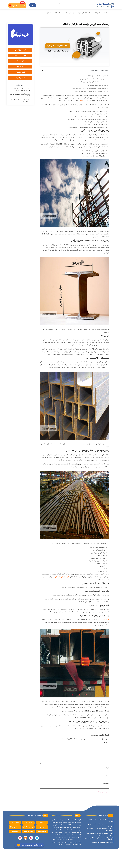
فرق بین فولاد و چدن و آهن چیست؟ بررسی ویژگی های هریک (99, 839)
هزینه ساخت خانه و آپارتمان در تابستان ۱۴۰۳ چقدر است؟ (21, 89)
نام (107, 767)
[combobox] (44, 5)
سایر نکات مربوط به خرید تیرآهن (96, 85)
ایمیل (107, 775)
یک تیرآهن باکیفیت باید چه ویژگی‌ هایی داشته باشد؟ (90, 92)
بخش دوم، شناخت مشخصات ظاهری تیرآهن (93, 79)
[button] (42, 70)
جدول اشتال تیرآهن (103, 620)
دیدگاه (106, 743)
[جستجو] (32, 5)
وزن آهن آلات (70, 13)
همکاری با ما (47, 13)
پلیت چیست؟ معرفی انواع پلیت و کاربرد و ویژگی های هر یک (99, 829)
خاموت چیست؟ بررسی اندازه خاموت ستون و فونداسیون (100, 825)
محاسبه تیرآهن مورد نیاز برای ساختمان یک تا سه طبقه (19, 95)
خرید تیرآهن (83, 101)
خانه (112, 13)
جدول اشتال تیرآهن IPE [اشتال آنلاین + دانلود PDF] (20, 101)
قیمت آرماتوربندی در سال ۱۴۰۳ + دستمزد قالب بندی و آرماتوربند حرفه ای (100, 834)
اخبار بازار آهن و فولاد (84, 13)
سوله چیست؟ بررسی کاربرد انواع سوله (102, 842)
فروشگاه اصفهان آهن (100, 13)
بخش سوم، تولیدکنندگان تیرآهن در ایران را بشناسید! (91, 82)
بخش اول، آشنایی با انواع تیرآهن (96, 76)
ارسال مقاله (58, 13)
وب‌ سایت (106, 783)
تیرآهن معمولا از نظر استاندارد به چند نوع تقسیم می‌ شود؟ (88, 88)
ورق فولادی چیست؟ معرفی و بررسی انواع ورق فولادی (100, 820)
